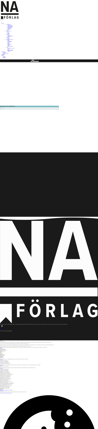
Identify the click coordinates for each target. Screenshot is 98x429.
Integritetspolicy (2, 390)
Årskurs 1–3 (7, 31)
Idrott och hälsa (9, 36)
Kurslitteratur (3, 54)
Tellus (8, 29)
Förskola (7, 30)
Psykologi (9, 43)
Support (2, 55)
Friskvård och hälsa (10, 41)
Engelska (9, 33)
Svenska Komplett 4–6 (10, 27)
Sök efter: (30, 60)
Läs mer (7, 47)
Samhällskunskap (9, 44)
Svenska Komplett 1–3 (10, 26)
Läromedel (3, 23)
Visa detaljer (1, 359)
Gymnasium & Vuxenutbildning (9, 39)
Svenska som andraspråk (10, 46)
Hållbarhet (4, 56)
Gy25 (8, 49)
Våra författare (4, 57)
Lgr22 (8, 48)
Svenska (8, 32)
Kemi (8, 42)
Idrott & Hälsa (4, 52)
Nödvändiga (1, 347)
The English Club (9, 28)
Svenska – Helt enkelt (10, 25)
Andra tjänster (1, 367)
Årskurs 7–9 (7, 37)
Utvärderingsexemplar (10, 50)
